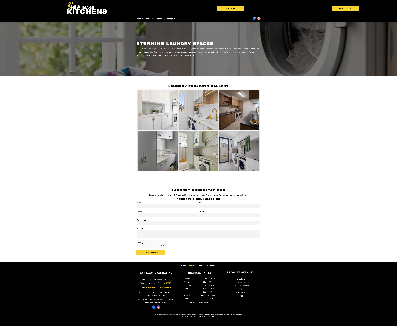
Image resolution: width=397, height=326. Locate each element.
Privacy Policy (211, 316)
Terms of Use (202, 316)
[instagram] (259, 18)
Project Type (141, 220)
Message (140, 228)
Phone (139, 211)
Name (139, 203)
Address (202, 211)
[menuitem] (140, 18)
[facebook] (254, 18)
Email (201, 203)
